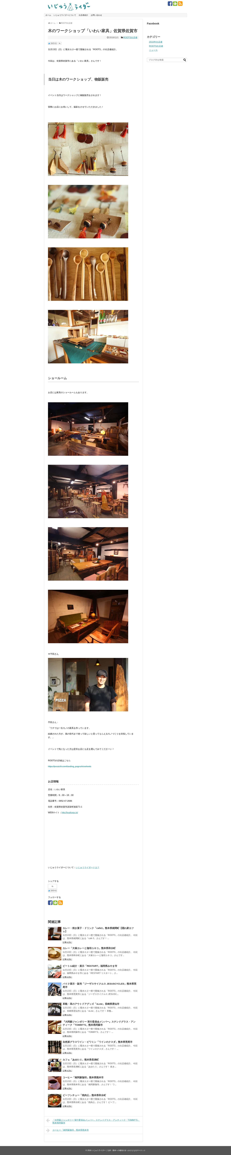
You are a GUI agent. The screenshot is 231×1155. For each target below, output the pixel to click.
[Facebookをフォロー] (170, 4)
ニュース (153, 50)
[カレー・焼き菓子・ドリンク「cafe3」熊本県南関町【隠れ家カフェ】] (54, 933)
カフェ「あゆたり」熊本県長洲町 (81, 1059)
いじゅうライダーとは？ (87, 867)
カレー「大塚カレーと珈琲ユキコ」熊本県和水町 (89, 948)
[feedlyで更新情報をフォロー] (175, 4)
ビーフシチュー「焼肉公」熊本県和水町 (84, 1095)
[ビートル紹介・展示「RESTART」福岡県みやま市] (54, 971)
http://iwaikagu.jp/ (69, 812)
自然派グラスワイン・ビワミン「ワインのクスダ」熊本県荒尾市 (97, 1042)
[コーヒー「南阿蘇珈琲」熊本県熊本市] (54, 1083)
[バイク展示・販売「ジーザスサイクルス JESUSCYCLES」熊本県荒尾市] (54, 989)
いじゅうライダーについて (65, 15)
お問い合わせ (96, 15)
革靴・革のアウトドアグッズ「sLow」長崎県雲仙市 (91, 1004)
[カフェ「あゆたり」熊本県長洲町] (54, 1065)
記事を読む (67, 942)
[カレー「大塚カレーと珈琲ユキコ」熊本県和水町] (54, 953)
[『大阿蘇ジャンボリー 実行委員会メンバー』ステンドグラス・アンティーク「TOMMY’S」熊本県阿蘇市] (54, 1027)
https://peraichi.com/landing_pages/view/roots (69, 766)
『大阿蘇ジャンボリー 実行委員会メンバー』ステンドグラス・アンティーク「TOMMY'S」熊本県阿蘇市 (96, 1121)
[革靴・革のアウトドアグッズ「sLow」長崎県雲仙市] (54, 1009)
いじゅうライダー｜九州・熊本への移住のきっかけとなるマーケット (119, 1150)
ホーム (48, 15)
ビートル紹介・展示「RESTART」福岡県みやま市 (90, 966)
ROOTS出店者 (130, 37)
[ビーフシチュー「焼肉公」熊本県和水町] (54, 1100)
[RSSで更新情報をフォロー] (180, 4)
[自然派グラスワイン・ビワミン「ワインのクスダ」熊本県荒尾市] (54, 1047)
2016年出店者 (155, 42)
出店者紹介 (83, 15)
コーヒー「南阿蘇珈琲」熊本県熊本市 (83, 1077)
